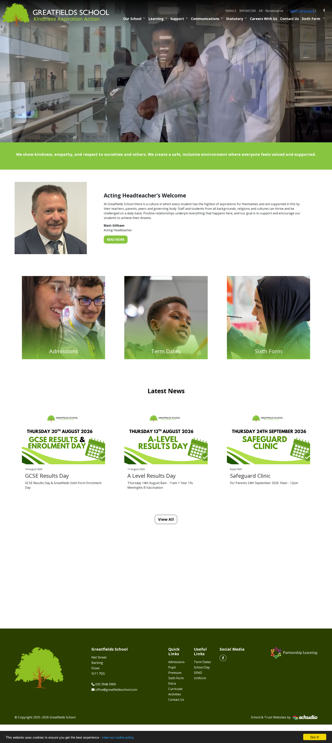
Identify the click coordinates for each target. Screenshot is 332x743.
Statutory (234, 18)
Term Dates (202, 662)
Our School (132, 18)
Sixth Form (311, 18)
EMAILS (230, 11)
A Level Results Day (151, 475)
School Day (202, 667)
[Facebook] (324, 10)
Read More (115, 239)
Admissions (176, 662)
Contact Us (289, 18)
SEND (198, 673)
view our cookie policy (118, 737)
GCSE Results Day (47, 475)
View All (166, 519)
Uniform (200, 678)
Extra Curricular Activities (175, 688)
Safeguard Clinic (250, 475)
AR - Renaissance (271, 11)
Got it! (314, 737)
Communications (205, 18)
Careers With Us (263, 18)
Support (177, 18)
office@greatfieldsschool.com (116, 689)
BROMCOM (247, 11)
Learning (156, 18)
